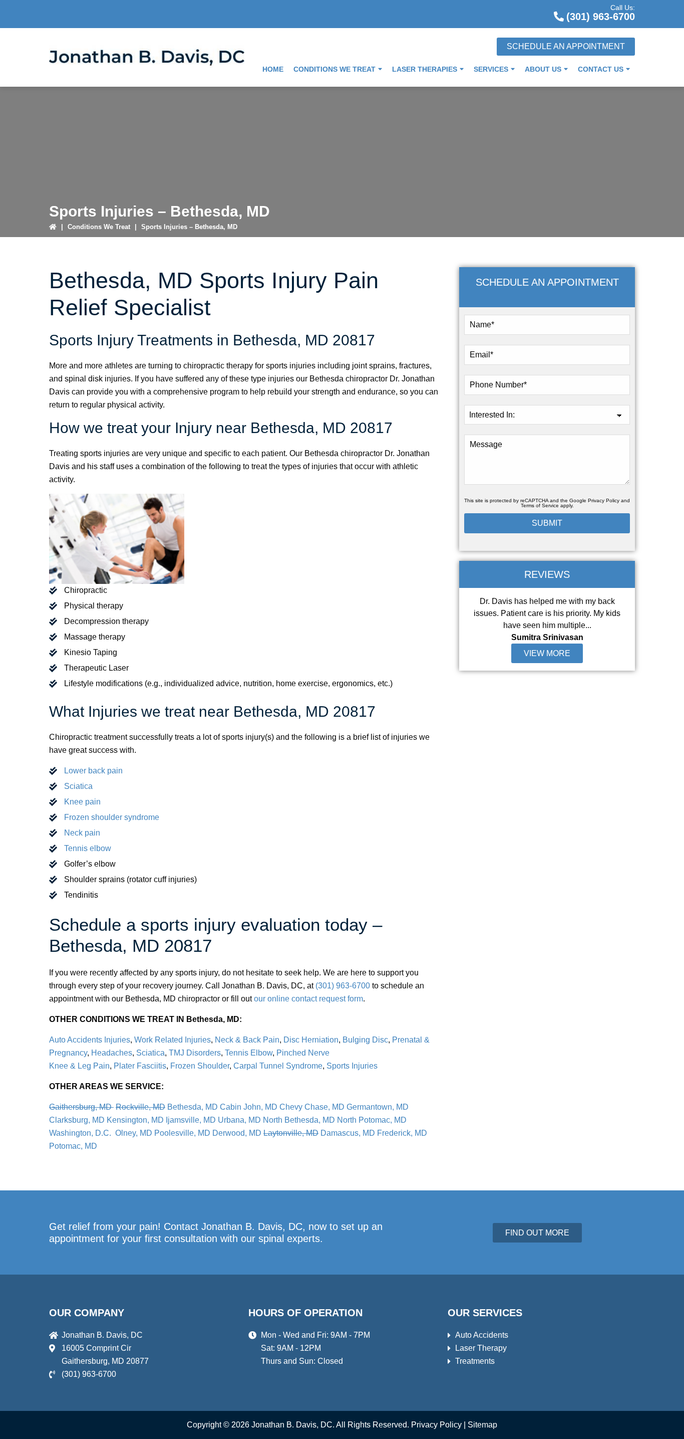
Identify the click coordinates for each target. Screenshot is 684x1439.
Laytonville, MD (290, 1133)
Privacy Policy (603, 500)
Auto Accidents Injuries (89, 1040)
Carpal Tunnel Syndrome (276, 1066)
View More (547, 653)
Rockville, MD (140, 1107)
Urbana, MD (239, 1120)
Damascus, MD (347, 1133)
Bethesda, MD (192, 1107)
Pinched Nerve (302, 1053)
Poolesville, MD (182, 1133)
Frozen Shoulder (199, 1066)
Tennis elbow (87, 848)
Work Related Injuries (172, 1040)
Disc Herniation (310, 1040)
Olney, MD (133, 1133)
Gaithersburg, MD (81, 1107)
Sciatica (78, 786)
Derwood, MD (236, 1133)
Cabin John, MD (248, 1107)
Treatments (475, 1361)
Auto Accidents (481, 1335)
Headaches (111, 1053)
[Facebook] (535, 12)
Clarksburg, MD (77, 1120)
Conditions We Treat (99, 227)
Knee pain (82, 801)
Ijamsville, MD (191, 1120)
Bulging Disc (365, 1040)
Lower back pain (93, 770)
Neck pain (82, 833)
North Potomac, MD (372, 1120)
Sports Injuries (352, 1066)
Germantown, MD (378, 1107)
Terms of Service (540, 505)
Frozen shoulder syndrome (111, 817)
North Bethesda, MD (299, 1120)
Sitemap (482, 1424)
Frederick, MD (402, 1133)
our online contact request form (308, 998)
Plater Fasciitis (140, 1066)
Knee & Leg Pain (79, 1066)
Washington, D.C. (81, 1133)
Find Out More (537, 1232)
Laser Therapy (481, 1348)
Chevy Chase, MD (312, 1107)
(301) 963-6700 (600, 16)
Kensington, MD (135, 1120)
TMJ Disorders (195, 1053)
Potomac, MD (73, 1146)
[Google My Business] (511, 12)
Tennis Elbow (248, 1053)
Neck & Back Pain (247, 1040)
